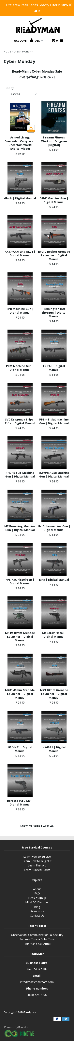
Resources (37, 911)
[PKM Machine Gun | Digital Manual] (20, 346)
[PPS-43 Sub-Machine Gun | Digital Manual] (20, 452)
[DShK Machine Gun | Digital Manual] (54, 178)
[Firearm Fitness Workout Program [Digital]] (54, 117)
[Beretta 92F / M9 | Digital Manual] (20, 780)
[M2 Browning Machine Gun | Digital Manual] (20, 506)
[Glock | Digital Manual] (20, 178)
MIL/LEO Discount (37, 902)
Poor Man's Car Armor (37, 944)
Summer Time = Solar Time (37, 939)
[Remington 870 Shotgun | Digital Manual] (54, 288)
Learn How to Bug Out (37, 861)
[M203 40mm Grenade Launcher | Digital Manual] (20, 670)
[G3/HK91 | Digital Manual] (20, 727)
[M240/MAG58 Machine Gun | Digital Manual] (54, 452)
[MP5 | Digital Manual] (54, 559)
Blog (37, 907)
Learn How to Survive (37, 856)
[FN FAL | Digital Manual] (54, 346)
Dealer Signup (37, 898)
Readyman (30, 1012)
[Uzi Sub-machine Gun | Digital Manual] (54, 506)
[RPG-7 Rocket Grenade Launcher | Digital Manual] (54, 231)
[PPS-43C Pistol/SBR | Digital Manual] (20, 559)
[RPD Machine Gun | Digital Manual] (20, 288)
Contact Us (37, 915)
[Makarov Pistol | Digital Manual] (54, 612)
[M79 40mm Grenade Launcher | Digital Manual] (54, 670)
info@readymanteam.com (37, 982)
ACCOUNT (21, 40)
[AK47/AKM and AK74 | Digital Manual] (20, 231)
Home (7, 51)
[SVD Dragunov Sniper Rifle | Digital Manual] (20, 399)
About (37, 889)
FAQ (37, 893)
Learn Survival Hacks (37, 870)
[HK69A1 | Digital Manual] (54, 727)
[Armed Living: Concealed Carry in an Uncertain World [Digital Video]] (20, 117)
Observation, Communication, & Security (37, 935)
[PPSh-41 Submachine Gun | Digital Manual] (54, 399)
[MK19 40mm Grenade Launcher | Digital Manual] (20, 612)
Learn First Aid (37, 865)
